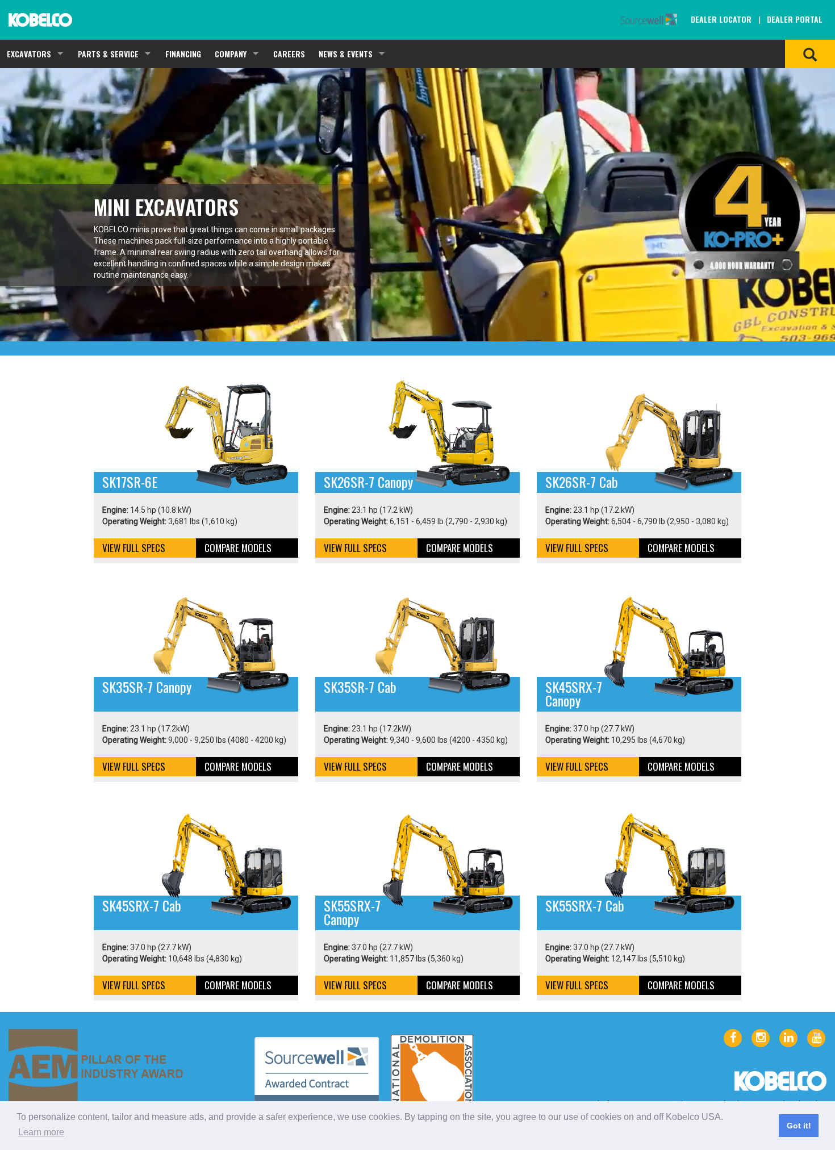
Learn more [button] (41, 1132)
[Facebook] (733, 1038)
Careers (289, 54)
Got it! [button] (799, 1125)
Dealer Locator (721, 19)
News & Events (346, 54)
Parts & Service (108, 54)
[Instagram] (761, 1038)
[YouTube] (816, 1038)
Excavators (29, 54)
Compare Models (238, 548)
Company (231, 54)
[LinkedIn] (788, 1038)
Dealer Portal (795, 19)
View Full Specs (133, 548)
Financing (183, 54)
